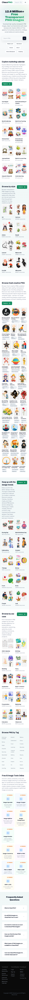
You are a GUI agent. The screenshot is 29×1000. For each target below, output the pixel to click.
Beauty (21, 755)
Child (12, 758)
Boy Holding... (5, 404)
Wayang (22, 768)
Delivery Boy (5, 550)
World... (20, 337)
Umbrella (22, 750)
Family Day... (22, 435)
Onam (3, 765)
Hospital (4, 748)
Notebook (19, 43)
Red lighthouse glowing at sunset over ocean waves (6, 434)
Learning (13, 747)
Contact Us (23, 978)
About (21, 969)
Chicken (4, 758)
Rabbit (21, 765)
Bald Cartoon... (23, 321)
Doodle (4, 270)
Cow (21, 758)
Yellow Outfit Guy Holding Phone (24, 368)
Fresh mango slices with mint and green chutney (7, 418)
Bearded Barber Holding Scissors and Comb (15, 319)
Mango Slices (6, 422)
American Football (4, 738)
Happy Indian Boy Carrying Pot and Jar (5, 451)
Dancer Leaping (13, 438)
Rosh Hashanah (6, 337)
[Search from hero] (24, 38)
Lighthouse (5, 437)
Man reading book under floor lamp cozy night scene (16, 352)
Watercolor (18, 252)
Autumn (12, 737)
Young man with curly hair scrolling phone (23, 451)
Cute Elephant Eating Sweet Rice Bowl (15, 467)
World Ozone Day (15, 369)
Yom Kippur (5, 101)
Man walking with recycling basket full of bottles (22, 335)
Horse (21, 761)
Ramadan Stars (6, 354)
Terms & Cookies (22, 975)
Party (16, 668)
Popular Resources (5, 974)
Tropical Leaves (13, 751)
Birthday (17, 651)
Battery (12, 755)
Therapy (4, 568)
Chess (21, 740)
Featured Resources (5, 978)
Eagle (3, 745)
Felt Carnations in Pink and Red (24, 419)
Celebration (13, 740)
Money (17, 568)
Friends (21, 744)
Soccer (11, 47)
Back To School (19, 686)
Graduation (5, 686)
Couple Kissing (13, 405)
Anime (3, 235)
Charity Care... (6, 320)
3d (2, 217)
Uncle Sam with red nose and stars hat (5, 385)
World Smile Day (6, 121)
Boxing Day (5, 532)
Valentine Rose (23, 404)
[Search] (21, 2)
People (4, 603)
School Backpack (10, 51)
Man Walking (21, 339)
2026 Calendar (6, 651)
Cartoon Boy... (24, 370)
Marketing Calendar (4, 982)
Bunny (3, 742)
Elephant (14, 471)
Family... (21, 437)
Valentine (5, 369)
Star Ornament (6, 355)
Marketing (18, 704)
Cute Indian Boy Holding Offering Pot (22, 468)
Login (12, 969)
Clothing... (17, 420)
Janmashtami (6, 158)
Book (16, 585)
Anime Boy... (23, 453)
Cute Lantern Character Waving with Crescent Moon (22, 385)
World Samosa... (6, 420)
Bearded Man (14, 455)
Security (4, 752)
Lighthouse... (5, 435)
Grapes (12, 761)
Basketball (4, 755)
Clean (7, 2)
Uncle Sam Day (19, 176)
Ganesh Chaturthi (7, 176)
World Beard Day (15, 321)
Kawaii (17, 235)
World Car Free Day (20, 121)
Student (17, 550)
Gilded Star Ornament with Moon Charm (5, 352)
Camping (20, 51)
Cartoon (17, 217)
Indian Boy (5, 455)
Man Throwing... (23, 356)
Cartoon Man (16, 423)
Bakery (21, 737)
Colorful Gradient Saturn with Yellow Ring (15, 368)
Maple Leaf (10, 43)
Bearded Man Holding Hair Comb (13, 451)
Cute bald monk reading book (23, 319)
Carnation (24, 420)
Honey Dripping (5, 339)
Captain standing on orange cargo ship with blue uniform (6, 468)
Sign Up (13, 972)
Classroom (18, 722)
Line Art (4, 252)
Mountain (22, 747)
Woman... (5, 322)
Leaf (16, 603)
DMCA (21, 972)
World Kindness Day (20, 532)
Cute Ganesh (15, 469)
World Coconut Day (20, 158)
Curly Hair (23, 455)
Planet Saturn (15, 371)
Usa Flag (4, 768)
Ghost (18, 47)
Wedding (4, 668)
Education (5, 722)
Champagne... (6, 371)
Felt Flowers (23, 423)
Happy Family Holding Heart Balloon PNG (22, 434)
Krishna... (22, 469)
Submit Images (13, 975)
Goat (3, 761)
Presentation (5, 704)
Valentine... (12, 404)
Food (3, 585)
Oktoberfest (5, 139)
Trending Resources (5, 970)
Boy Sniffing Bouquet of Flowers (5, 402)
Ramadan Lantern (22, 386)
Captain (4, 471)
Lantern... (20, 388)
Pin (11, 765)
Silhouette (18, 270)
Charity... (23, 354)
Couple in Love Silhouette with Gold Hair (13, 402)
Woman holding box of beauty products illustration (6, 319)
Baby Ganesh (12, 387)
